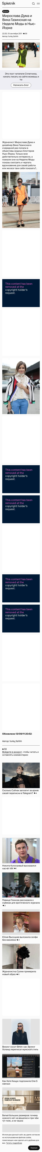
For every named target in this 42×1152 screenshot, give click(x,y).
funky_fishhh (16, 741)
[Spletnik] (8, 3)
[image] (21, 200)
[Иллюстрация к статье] (21, 55)
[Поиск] (33, 3)
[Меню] (38, 3)
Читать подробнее (14, 1143)
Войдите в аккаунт (12, 752)
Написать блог (21, 85)
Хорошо (33, 1148)
